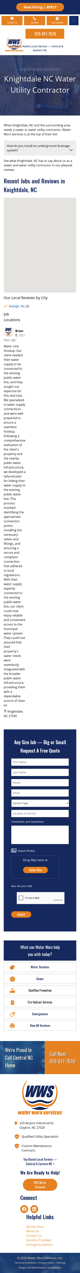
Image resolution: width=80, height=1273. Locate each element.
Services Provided (38, 1240)
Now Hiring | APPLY (40, 7)
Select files (35, 870)
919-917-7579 (45, 34)
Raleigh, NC (17, 306)
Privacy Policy (46, 1262)
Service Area (35, 1227)
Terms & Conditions (25, 1262)
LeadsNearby (54, 1267)
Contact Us (34, 1236)
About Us (32, 1231)
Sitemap (60, 1262)
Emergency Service (39, 1245)
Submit (21, 914)
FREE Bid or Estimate (40, 1184)
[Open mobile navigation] (74, 20)
